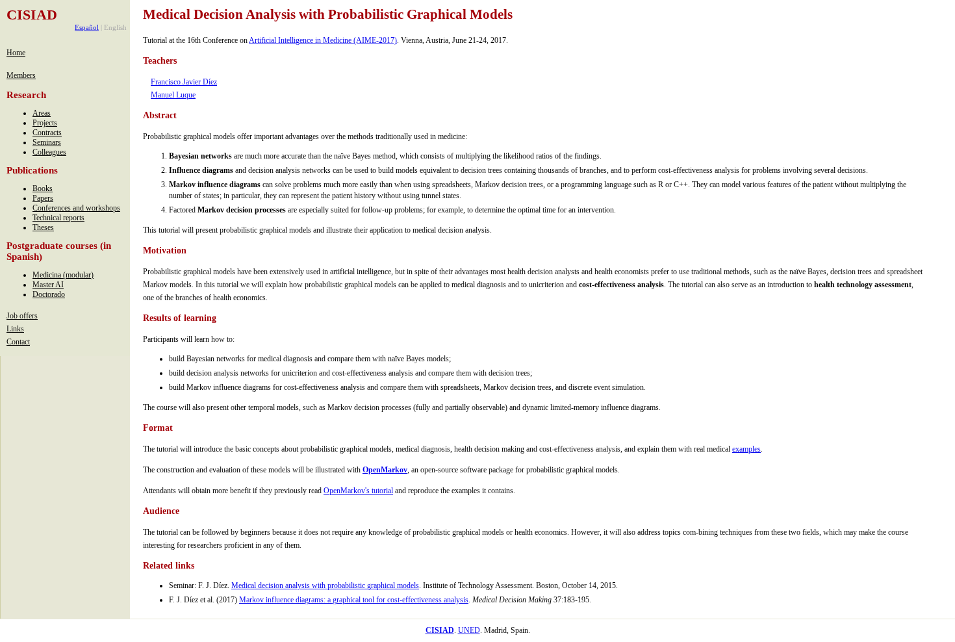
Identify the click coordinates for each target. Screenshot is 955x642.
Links (15, 328)
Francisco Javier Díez (184, 81)
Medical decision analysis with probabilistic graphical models (325, 585)
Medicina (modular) (63, 274)
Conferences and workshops (76, 207)
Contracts (47, 132)
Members (21, 75)
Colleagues (49, 152)
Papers (42, 198)
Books (42, 188)
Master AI (48, 284)
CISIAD (31, 14)
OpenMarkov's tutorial (358, 490)
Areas (41, 113)
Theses (43, 227)
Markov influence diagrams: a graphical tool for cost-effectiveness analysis (353, 599)
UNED (469, 630)
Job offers (22, 315)
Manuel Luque (173, 94)
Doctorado (48, 294)
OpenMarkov (385, 469)
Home (15, 52)
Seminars (46, 142)
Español (87, 27)
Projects (44, 122)
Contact (18, 341)
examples (746, 449)
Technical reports (58, 217)
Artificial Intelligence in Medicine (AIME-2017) (323, 40)
